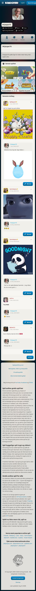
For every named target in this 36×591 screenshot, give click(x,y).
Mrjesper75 (13, 144)
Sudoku (20, 538)
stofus (12, 298)
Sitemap (18, 582)
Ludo (17, 535)
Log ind (22, 3)
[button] (32, 38)
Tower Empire (28, 538)
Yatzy (21, 535)
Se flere (30, 357)
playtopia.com (8, 543)
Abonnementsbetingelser (18, 376)
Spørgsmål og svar (18, 365)
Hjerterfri (6, 538)
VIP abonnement (22, 497)
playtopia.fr (22, 546)
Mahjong (12, 535)
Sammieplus (13, 189)
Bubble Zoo (13, 538)
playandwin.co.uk (18, 543)
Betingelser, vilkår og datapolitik (18, 369)
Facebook (24, 382)
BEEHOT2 (12, 327)
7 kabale (6, 535)
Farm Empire (28, 535)
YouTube (17, 382)
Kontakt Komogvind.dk (18, 578)
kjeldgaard (13, 102)
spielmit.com (28, 543)
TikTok (31, 382)
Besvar (29, 184)
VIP (7, 516)
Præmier (30, 501)
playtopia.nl (14, 546)
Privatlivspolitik (18, 372)
